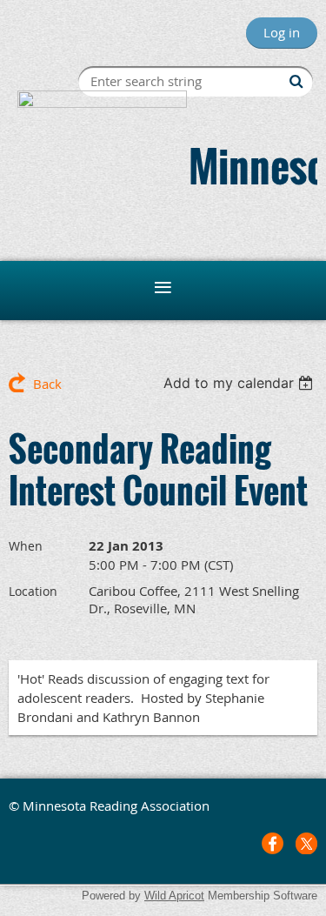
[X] (306, 843)
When (26, 546)
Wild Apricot (174, 895)
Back (47, 383)
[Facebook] (272, 843)
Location (33, 591)
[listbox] (240, 382)
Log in (281, 32)
